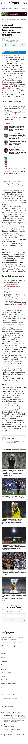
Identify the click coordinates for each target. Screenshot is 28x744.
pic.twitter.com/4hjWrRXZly (14, 168)
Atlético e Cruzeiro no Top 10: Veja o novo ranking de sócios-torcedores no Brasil (14, 572)
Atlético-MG (6, 88)
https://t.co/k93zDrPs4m (13, 297)
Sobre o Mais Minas (6, 672)
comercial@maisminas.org (10, 698)
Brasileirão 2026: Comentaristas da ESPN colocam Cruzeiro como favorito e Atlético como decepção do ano (14, 598)
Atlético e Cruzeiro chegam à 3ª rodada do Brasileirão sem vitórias (13, 497)
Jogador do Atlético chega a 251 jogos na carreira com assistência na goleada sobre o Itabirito (17, 136)
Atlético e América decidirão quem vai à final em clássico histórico (17, 143)
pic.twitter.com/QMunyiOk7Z (15, 299)
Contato (3, 676)
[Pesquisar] (2, 3)
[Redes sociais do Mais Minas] (26, 3)
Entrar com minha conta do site (14, 615)
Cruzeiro (20, 219)
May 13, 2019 (21, 304)
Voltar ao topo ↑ (24, 741)
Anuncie (3, 687)
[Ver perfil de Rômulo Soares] (4, 439)
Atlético (6, 19)
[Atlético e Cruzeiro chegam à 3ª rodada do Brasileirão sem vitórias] (14, 486)
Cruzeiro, (5, 82)
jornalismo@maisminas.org (10, 695)
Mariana (3, 657)
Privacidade (4, 680)
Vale (3, 227)
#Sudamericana (9, 287)
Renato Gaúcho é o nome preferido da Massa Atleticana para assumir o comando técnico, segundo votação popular (17, 150)
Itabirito (3, 653)
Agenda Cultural (13, 8)
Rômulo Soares (9, 37)
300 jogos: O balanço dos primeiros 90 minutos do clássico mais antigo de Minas (16, 128)
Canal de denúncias (8, 706)
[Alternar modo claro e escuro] (24, 3)
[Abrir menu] (4, 3)
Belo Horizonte (5, 665)
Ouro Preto (4, 661)
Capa (2, 19)
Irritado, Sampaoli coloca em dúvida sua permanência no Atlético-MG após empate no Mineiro (12, 521)
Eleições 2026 (4, 8)
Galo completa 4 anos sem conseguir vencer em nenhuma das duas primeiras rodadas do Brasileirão (14, 547)
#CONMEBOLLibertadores (14, 112)
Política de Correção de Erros (8, 683)
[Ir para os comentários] (13, 37)
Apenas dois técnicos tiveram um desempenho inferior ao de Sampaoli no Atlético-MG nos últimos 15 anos (13, 473)
